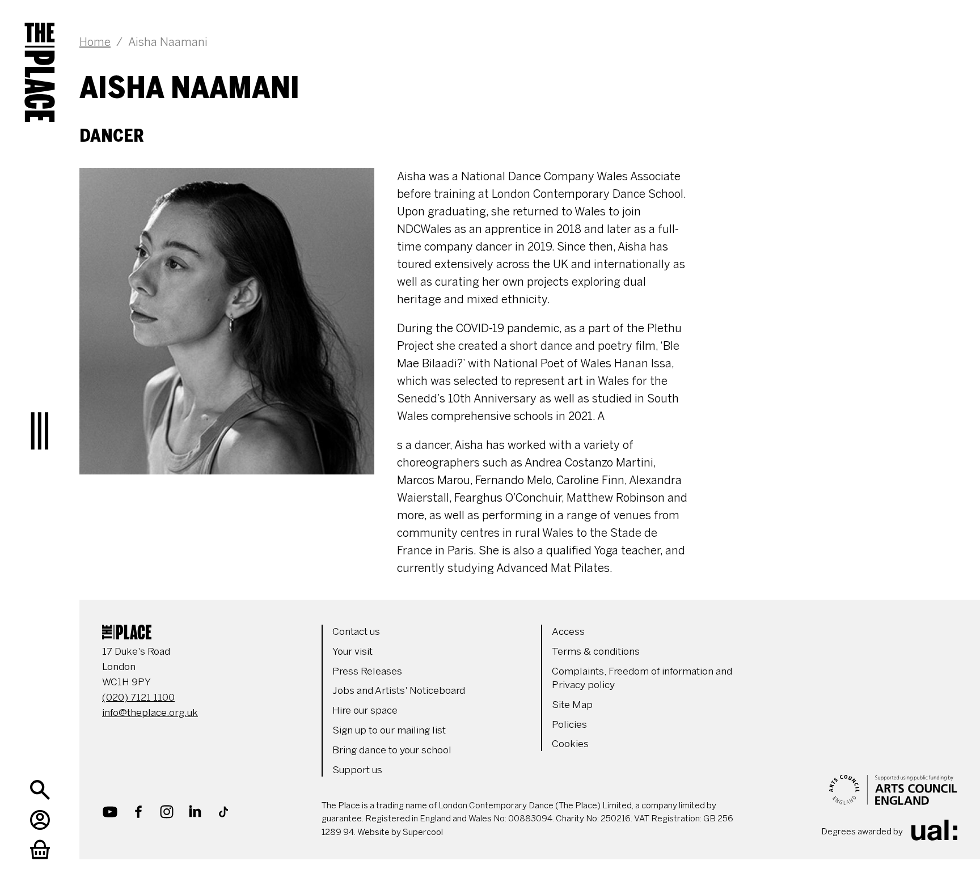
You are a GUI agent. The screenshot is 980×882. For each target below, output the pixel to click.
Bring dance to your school (391, 750)
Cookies (570, 743)
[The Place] (39, 62)
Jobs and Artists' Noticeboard (398, 690)
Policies (569, 724)
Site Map (572, 704)
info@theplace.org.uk (150, 712)
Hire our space (365, 710)
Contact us (356, 631)
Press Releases (367, 671)
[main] (518, 288)
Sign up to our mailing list (389, 730)
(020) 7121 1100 (138, 697)
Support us (357, 769)
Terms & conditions (596, 651)
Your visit (352, 651)
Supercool (423, 832)
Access (568, 631)
